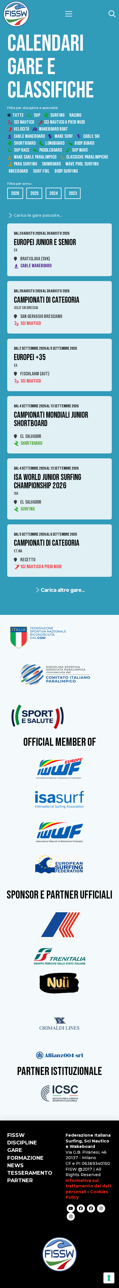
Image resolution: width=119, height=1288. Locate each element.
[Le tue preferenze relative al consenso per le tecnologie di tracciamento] (108, 1277)
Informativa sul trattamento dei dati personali (88, 1186)
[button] (69, 14)
